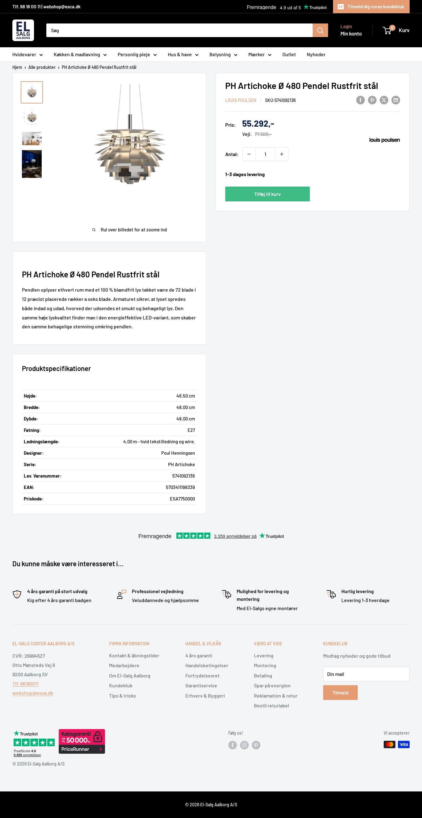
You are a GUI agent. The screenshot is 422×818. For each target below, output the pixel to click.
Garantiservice (201, 685)
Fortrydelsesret (202, 675)
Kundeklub (121, 685)
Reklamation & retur (276, 695)
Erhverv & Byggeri (205, 695)
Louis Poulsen (240, 100)
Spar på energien (272, 685)
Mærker (256, 54)
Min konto (351, 33)
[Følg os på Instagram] (244, 745)
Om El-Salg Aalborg (129, 675)
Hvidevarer (24, 54)
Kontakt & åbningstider (134, 655)
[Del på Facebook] (360, 99)
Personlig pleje (134, 54)
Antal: (231, 154)
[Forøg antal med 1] (281, 154)
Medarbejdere (124, 665)
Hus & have (180, 54)
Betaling (263, 675)
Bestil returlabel (271, 705)
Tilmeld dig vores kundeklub (376, 6)
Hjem (17, 67)
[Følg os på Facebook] (232, 745)
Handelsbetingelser (206, 665)
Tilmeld (340, 692)
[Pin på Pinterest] (372, 99)
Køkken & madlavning (77, 54)
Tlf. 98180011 (25, 683)
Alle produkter (42, 67)
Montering (265, 665)
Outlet (289, 54)
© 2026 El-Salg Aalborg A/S (211, 804)
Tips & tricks (122, 695)
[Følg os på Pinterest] (256, 745)
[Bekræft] (320, 30)
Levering (263, 655)
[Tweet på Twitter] (384, 99)
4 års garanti (198, 655)
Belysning (220, 54)
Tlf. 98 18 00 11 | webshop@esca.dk (46, 6)
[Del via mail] (395, 99)
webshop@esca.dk (32, 693)
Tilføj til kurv (267, 193)
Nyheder (316, 54)
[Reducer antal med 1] (249, 154)
